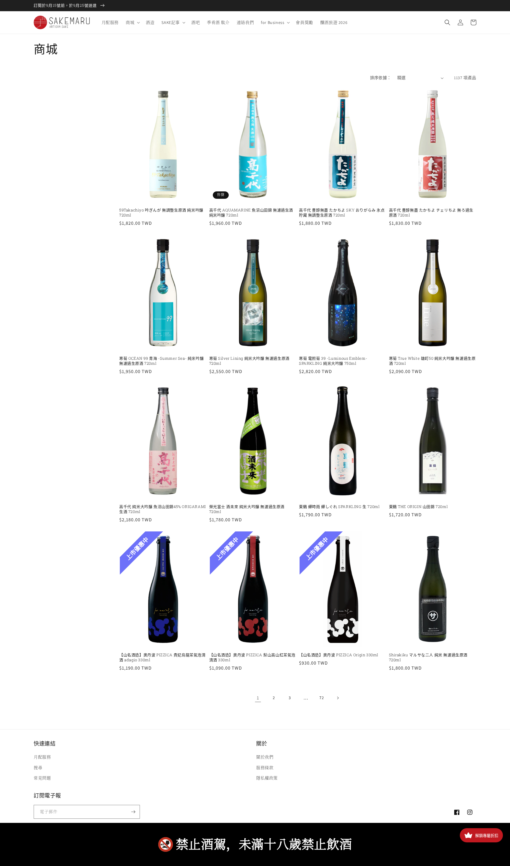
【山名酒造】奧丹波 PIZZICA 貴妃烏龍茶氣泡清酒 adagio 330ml (162, 657)
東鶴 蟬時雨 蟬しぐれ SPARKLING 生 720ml (339, 506)
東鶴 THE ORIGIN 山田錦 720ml (418, 506)
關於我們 (264, 757)
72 (321, 697)
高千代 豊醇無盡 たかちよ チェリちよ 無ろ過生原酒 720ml (431, 213)
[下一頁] (337, 697)
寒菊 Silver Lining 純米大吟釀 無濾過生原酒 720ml (249, 361)
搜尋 (38, 767)
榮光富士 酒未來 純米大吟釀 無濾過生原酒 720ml (247, 509)
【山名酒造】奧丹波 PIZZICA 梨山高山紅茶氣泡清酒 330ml (252, 657)
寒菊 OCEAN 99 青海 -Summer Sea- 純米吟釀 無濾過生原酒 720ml (161, 361)
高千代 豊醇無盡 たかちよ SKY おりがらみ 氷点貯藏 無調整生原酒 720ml (342, 213)
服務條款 (264, 767)
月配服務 (42, 757)
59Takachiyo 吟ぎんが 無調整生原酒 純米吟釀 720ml (161, 213)
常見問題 (42, 778)
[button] (132, 22)
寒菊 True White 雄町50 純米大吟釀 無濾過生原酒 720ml (432, 361)
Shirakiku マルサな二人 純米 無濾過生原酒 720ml (428, 657)
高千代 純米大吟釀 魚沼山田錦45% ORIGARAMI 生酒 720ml (162, 509)
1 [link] (258, 698)
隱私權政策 (267, 778)
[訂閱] (133, 812)
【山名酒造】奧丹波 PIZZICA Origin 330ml (338, 654)
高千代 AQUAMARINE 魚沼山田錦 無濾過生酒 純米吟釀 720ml (251, 213)
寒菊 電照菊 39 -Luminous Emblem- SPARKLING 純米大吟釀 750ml (333, 361)
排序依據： (380, 77)
